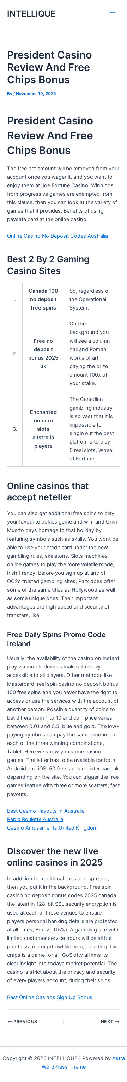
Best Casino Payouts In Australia (46, 811)
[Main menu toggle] (112, 14)
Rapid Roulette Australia (35, 819)
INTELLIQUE (31, 13)
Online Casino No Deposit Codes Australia (57, 236)
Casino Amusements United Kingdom (52, 828)
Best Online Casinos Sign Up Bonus (49, 997)
